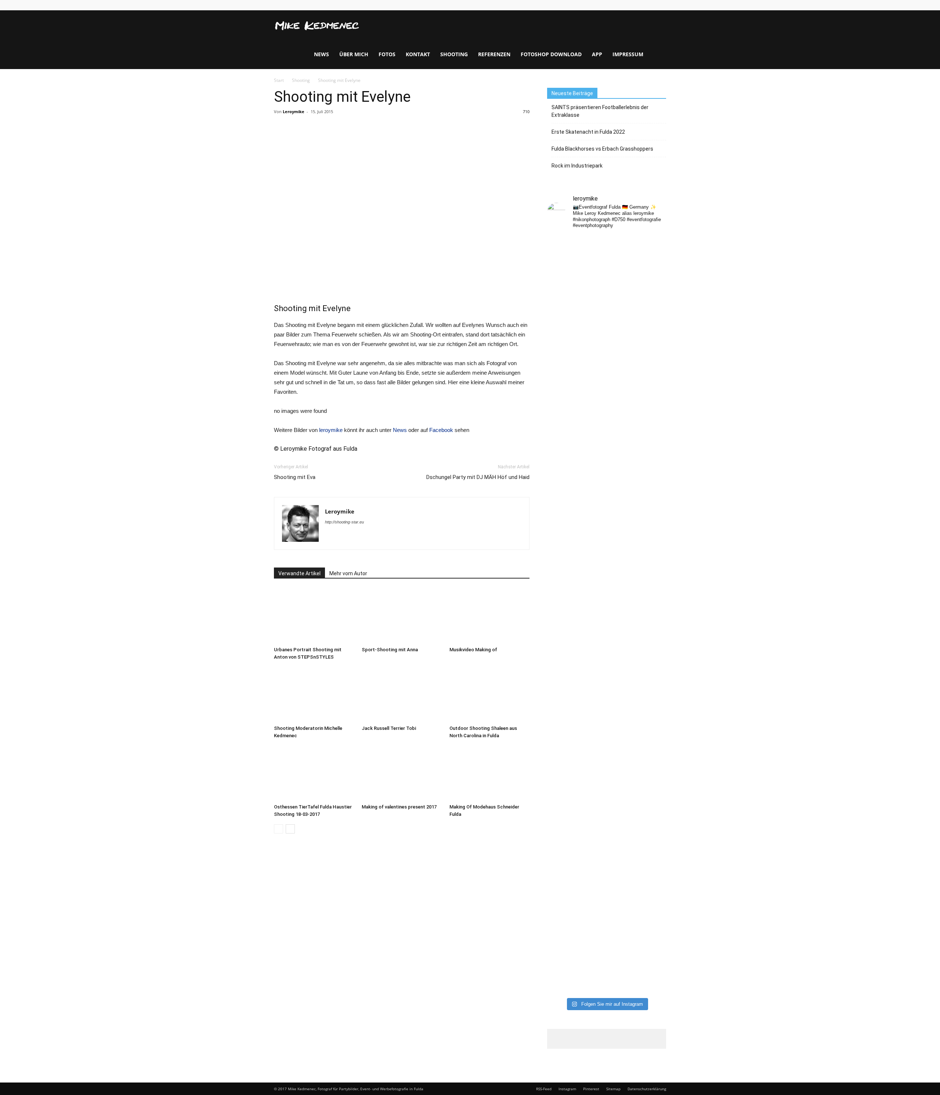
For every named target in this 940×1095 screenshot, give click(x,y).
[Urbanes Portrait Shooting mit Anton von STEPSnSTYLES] (314, 616)
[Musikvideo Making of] (489, 616)
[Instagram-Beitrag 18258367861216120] (560, 460)
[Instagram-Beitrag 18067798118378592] (591, 252)
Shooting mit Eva (294, 477)
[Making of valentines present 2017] (402, 773)
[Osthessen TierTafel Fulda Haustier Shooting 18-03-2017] (314, 773)
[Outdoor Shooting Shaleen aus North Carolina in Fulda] (489, 694)
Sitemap (613, 1088)
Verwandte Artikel (299, 573)
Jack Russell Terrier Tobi (389, 728)
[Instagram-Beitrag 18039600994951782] (622, 252)
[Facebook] (649, 5)
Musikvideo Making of (473, 649)
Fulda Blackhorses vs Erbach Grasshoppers (602, 149)
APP (597, 54)
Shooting (454, 54)
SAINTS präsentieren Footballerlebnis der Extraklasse (600, 111)
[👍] (652, 241)
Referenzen (494, 54)
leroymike (331, 430)
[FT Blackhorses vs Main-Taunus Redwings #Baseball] (652, 884)
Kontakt (418, 54)
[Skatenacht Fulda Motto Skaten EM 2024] (591, 294)
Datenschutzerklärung (647, 1088)
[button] (657, 39)
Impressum (627, 54)
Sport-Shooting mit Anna (390, 649)
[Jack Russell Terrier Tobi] (402, 694)
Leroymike (293, 111)
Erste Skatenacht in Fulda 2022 (588, 132)
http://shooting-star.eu (344, 522)
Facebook (441, 430)
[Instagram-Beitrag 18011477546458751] (591, 460)
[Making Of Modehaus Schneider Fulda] (489, 773)
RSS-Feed (544, 1088)
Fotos (387, 54)
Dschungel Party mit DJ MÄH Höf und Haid (477, 477)
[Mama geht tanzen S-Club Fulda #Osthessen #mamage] (622, 357)
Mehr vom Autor (348, 573)
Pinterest (591, 1088)
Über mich (353, 54)
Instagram (567, 1088)
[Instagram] (660, 5)
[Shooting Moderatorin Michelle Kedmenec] (314, 694)
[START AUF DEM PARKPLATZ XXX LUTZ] (560, 253)
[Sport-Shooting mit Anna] (402, 616)
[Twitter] (355, 537)
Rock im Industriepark (577, 166)
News (321, 54)
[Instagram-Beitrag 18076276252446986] (652, 286)
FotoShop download (551, 54)
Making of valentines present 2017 (399, 807)
